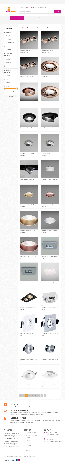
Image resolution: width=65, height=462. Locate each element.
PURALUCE (8, 39)
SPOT (7, 79)
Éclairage (42, 18)
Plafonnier (8, 82)
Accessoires (56, 18)
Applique (8, 66)
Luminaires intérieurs (17, 18)
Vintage (49, 18)
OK (58, 11)
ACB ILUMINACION (10, 42)
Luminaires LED (24, 28)
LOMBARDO (8, 49)
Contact (28, 22)
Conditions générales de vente (13, 456)
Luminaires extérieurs (31, 18)
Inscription (52, 1)
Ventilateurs (8, 22)
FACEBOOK (14, 404)
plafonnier (8, 62)
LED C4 (7, 46)
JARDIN (22, 22)
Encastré (8, 59)
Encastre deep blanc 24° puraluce (50, 282)
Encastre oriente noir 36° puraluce (50, 127)
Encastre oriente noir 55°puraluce (28, 127)
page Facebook (40, 407)
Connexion (58, 1)
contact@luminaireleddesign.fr (40, 7)
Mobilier (16, 22)
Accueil (7, 18)
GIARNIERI (8, 35)
